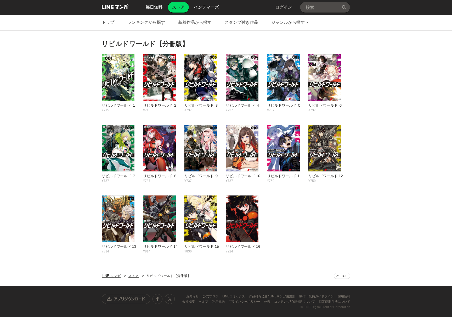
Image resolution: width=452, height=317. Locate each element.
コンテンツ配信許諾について (295, 301)
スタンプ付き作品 (241, 22)
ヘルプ (204, 301)
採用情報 (344, 296)
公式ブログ (211, 296)
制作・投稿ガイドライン (317, 296)
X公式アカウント (170, 299)
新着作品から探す (195, 22)
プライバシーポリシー (245, 301)
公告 (267, 301)
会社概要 (189, 301)
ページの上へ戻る (342, 276)
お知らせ (193, 296)
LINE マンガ (115, 6)
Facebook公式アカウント (157, 299)
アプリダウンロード (126, 299)
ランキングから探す (146, 22)
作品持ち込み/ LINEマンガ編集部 (272, 296)
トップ (108, 22)
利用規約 (218, 301)
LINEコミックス (234, 296)
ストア (133, 276)
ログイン (283, 7)
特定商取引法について (334, 301)
